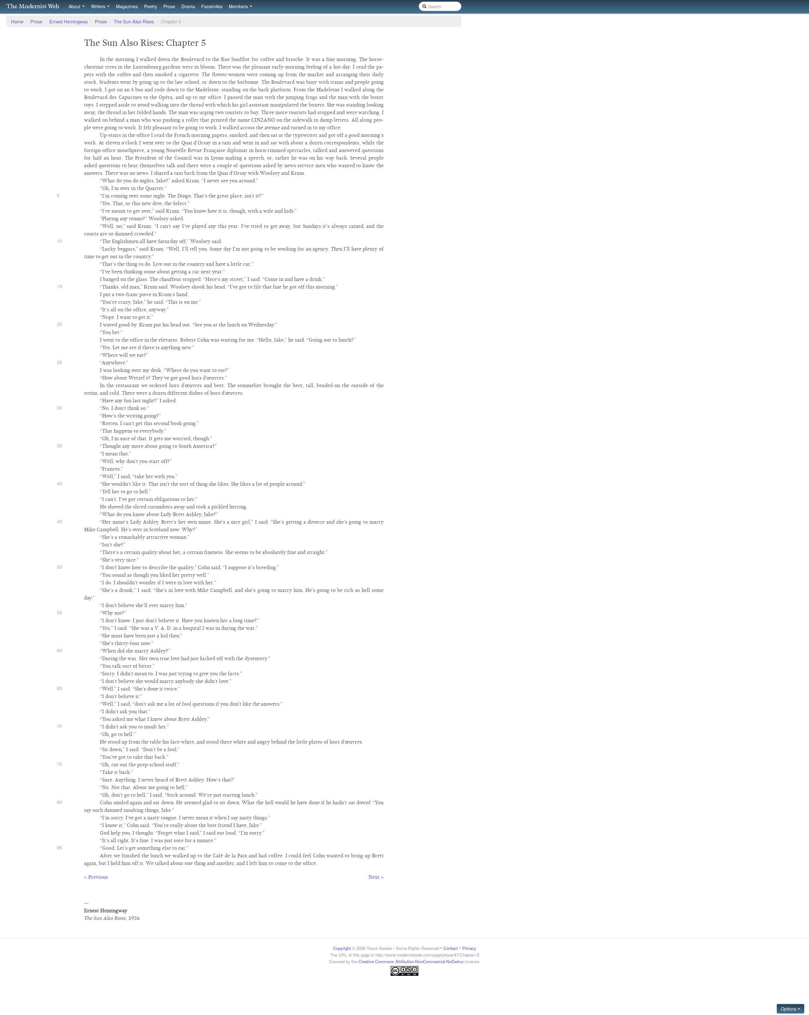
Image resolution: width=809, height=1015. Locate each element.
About (75, 6)
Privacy (469, 948)
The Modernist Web (32, 6)
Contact (450, 948)
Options (789, 1009)
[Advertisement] (404, 988)
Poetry (150, 6)
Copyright (342, 948)
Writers (98, 6)
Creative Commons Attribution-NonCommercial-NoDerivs (411, 961)
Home (17, 21)
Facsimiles (211, 6)
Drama (188, 6)
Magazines (127, 6)
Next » (376, 877)
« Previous (96, 877)
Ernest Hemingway (68, 21)
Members (239, 6)
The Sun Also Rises (134, 21)
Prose (169, 6)
